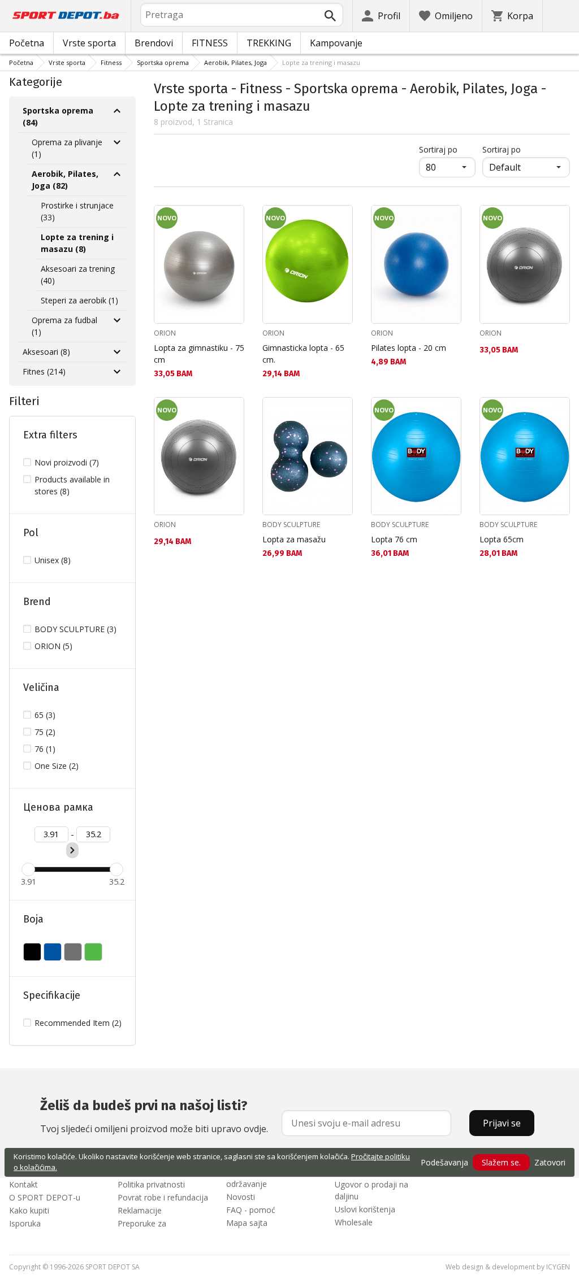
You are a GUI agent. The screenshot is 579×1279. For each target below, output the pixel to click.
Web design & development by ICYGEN (508, 1267)
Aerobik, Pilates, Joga (235, 62)
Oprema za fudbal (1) (64, 326)
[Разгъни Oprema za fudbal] (117, 320)
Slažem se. (501, 1162)
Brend (37, 601)
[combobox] (241, 15)
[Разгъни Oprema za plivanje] (117, 142)
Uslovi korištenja (365, 1209)
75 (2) (44, 731)
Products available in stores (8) (72, 485)
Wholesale (354, 1222)
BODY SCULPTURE (291, 524)
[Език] (561, 16)
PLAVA (53, 952)
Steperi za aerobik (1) (79, 300)
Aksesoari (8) (46, 351)
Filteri (24, 401)
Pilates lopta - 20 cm (408, 347)
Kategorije (35, 82)
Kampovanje (336, 43)
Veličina (41, 687)
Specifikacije (51, 995)
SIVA (73, 952)
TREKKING (269, 43)
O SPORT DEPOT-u (44, 1197)
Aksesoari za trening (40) (78, 274)
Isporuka (25, 1223)
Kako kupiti (29, 1210)
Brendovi (154, 43)
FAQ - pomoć (250, 1209)
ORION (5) (53, 646)
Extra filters (50, 435)
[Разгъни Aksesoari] (117, 352)
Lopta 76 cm (394, 539)
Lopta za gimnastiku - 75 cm (199, 353)
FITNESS (210, 43)
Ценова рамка (58, 807)
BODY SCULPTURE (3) (75, 629)
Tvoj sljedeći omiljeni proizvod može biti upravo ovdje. (154, 1116)
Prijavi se (502, 1123)
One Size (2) (56, 765)
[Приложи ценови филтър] (72, 850)
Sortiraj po (447, 149)
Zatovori (549, 1162)
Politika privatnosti (151, 1184)
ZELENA (93, 952)
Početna (26, 43)
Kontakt (23, 1184)
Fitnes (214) (44, 371)
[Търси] (330, 16)
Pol (30, 533)
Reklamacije (140, 1210)
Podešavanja (444, 1162)
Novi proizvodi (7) (66, 462)
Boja (33, 919)
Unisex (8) (52, 560)
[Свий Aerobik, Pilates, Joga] (117, 174)
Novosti (240, 1196)
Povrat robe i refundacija (163, 1197)
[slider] (28, 869)
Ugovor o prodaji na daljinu (371, 1190)
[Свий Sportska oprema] (117, 110)
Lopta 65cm (501, 539)
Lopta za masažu (294, 539)
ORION (165, 333)
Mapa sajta (246, 1222)
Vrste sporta (89, 43)
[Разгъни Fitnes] (117, 371)
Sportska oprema (163, 62)
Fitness (111, 62)
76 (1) (44, 748)
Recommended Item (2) (78, 1022)
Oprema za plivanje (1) (67, 148)
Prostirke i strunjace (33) (77, 211)
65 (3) (44, 715)
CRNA (32, 952)
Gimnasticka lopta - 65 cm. (303, 353)
